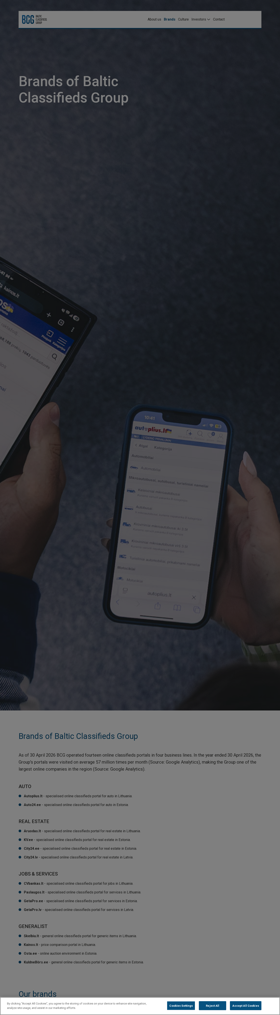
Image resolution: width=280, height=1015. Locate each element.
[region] (140, 1006)
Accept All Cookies (245, 1005)
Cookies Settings (181, 1005)
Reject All (212, 1005)
